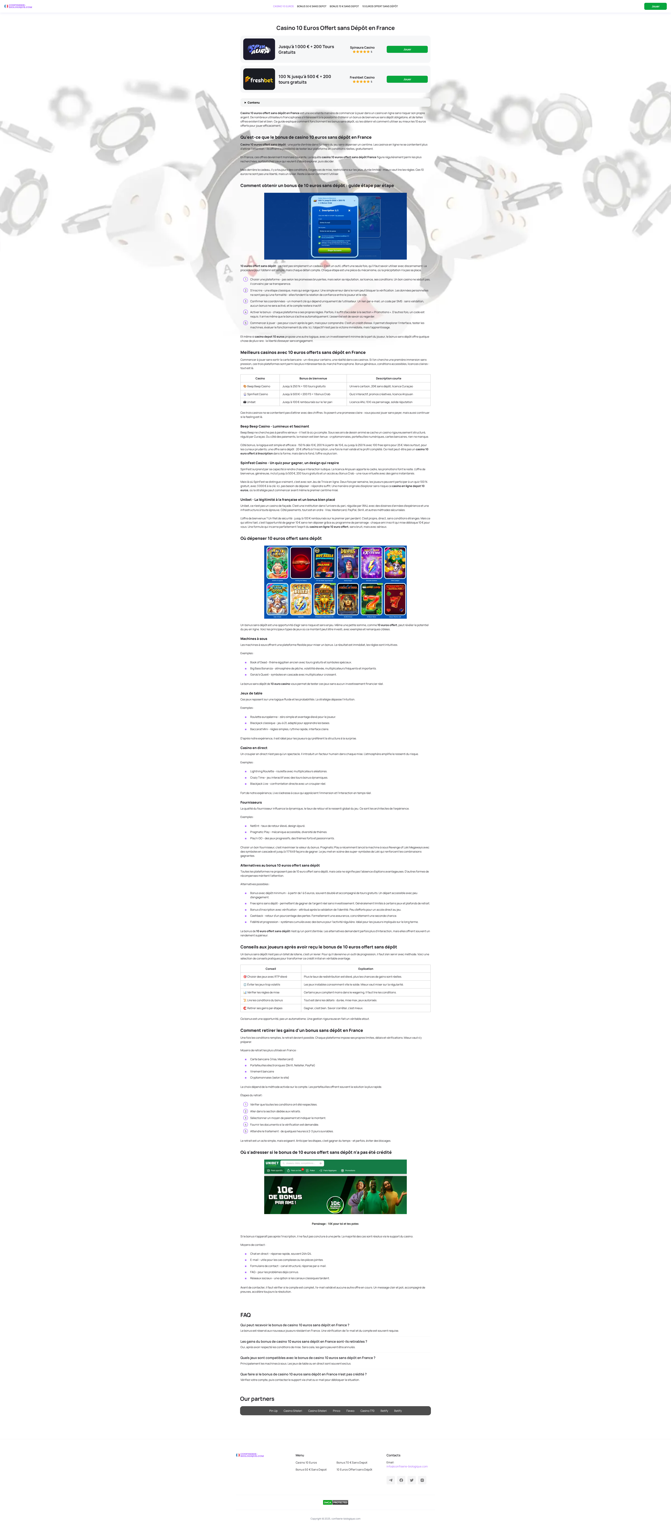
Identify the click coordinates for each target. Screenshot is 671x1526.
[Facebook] (401, 1480)
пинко (350, 1411)
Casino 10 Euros (283, 6)
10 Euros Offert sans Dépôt (380, 6)
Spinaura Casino (362, 47)
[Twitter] (411, 1480)
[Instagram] (422, 1480)
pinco (336, 1411)
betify (384, 1411)
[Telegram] (391, 1480)
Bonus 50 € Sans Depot (311, 6)
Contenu (254, 102)
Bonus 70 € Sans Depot (344, 6)
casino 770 (367, 1411)
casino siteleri (293, 1411)
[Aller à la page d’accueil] (18, 6)
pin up (273, 1411)
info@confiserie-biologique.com (407, 1466)
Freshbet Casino (362, 77)
